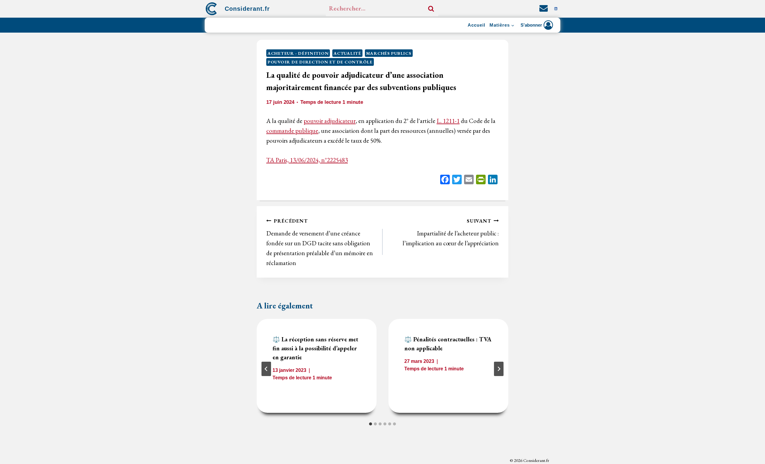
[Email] (469, 180)
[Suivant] (499, 369)
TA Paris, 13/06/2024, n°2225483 (307, 160)
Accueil (476, 25)
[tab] (370, 423)
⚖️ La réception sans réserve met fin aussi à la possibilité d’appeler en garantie (315, 348)
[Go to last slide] (266, 369)
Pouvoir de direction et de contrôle (320, 62)
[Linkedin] (555, 8)
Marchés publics (388, 53)
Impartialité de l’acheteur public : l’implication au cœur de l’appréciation (451, 232)
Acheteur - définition (298, 53)
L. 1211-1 (448, 121)
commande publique (292, 131)
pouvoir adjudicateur (330, 121)
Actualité (347, 53)
